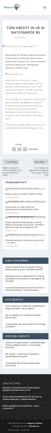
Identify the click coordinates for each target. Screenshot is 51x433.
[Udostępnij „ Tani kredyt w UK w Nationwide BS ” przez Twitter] (19, 149)
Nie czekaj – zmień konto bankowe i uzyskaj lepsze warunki (22, 355)
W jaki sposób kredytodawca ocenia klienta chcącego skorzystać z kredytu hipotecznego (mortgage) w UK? (24, 224)
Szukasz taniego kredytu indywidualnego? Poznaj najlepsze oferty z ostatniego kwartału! (25, 345)
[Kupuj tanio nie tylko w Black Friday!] (25, 189)
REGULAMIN (13, 430)
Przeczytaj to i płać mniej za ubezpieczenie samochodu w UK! (21, 208)
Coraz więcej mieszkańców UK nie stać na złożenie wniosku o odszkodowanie (25, 288)
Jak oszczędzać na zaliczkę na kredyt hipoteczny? (23, 316)
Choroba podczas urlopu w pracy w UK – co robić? (24, 241)
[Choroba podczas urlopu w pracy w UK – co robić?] (25, 235)
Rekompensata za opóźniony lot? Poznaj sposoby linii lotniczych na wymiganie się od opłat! (24, 278)
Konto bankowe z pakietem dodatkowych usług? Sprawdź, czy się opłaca (25, 307)
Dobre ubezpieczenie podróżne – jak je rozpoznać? (21, 406)
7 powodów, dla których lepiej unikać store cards (22, 364)
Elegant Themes (34, 423)
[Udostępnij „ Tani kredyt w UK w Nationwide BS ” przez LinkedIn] (25, 149)
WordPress (34, 426)
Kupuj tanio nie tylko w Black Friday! (23, 194)
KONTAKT (25, 430)
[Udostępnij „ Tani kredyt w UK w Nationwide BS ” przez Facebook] (14, 149)
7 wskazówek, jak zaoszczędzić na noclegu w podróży (25, 325)
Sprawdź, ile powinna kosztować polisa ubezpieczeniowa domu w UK (21, 388)
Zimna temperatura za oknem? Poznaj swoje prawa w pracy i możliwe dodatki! (24, 268)
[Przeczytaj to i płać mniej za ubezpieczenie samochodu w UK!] (25, 202)
